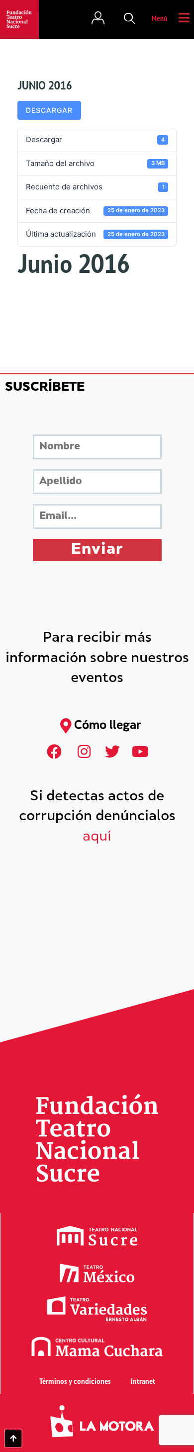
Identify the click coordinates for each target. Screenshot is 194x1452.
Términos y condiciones (75, 1382)
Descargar (49, 110)
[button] (130, 19)
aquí (97, 837)
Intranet (143, 1382)
